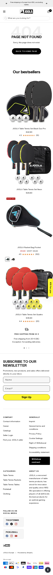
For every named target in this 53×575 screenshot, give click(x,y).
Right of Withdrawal (37, 443)
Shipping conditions (37, 448)
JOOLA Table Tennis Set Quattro (29, 314)
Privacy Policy (35, 434)
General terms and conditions (37, 427)
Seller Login (8, 435)
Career (6, 426)
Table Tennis (8, 475)
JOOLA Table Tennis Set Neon (29, 189)
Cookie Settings (36, 438)
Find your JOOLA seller (13, 440)
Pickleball (7, 489)
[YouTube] (16, 536)
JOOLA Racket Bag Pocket (29, 247)
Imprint (32, 421)
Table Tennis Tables (11, 485)
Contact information (11, 421)
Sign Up (26, 397)
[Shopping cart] (48, 11)
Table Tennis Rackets (12, 480)
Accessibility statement (39, 452)
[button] (50, 288)
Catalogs (7, 431)
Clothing (6, 494)
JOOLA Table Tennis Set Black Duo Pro (29, 129)
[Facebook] (7, 524)
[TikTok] (11, 524)
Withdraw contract (36, 460)
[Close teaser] (47, 297)
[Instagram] (16, 524)
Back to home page (26, 51)
